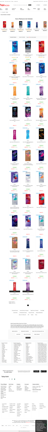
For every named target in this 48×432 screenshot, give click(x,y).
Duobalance (28, 354)
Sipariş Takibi (2, 1)
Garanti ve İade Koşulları (3, 391)
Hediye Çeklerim (19, 388)
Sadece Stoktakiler (22, 37)
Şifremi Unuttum (11, 391)
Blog (9, 387)
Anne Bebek (34, 405)
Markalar (10, 386)
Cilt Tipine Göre (34, 408)
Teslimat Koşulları (3, 387)
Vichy (3, 357)
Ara (29, 4)
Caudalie (3, 355)
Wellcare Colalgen (29, 362)
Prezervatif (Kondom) (25, 331)
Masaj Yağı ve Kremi (27, 334)
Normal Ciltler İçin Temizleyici (24, 310)
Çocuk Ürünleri (42, 405)
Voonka (3, 353)
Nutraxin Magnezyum (29, 357)
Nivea (36, 314)
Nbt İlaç (3, 350)
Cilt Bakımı (41, 408)
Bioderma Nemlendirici (39, 312)
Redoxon (27, 351)
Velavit (3, 354)
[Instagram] (12, 379)
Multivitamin (16, 348)
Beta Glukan (16, 362)
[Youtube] (15, 379)
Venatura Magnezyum (29, 360)
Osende (27, 349)
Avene (3, 359)
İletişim (12, 1)
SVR (28, 314)
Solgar (3, 348)
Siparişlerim (18, 387)
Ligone (27, 345)
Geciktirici (18, 334)
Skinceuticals (4, 361)
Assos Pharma (4, 360)
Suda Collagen (4, 362)
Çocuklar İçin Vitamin (17, 350)
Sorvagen (3, 347)
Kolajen (15, 356)
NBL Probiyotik (28, 361)
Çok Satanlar (34, 409)
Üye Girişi (10, 389)
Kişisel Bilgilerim (19, 389)
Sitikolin (15, 361)
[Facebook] (9, 379)
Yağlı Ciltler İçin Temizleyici (34, 310)
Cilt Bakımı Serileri (12, 405)
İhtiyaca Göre (34, 406)
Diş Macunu (16, 354)
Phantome (27, 353)
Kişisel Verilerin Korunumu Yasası (3, 389)
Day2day (3, 356)
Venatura (3, 345)
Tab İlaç (3, 346)
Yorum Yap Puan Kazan (3, 398)
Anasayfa (3, 12)
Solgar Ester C (28, 359)
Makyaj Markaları (12, 412)
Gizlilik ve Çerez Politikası (3, 393)
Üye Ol (10, 388)
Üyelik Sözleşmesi (3, 386)
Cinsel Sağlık (42, 310)
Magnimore (28, 346)
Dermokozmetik (14, 331)
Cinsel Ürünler (15, 312)
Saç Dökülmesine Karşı (17, 360)
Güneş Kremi (16, 346)
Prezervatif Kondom (15, 310)
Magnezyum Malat (17, 345)
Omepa (27, 348)
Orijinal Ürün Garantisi (26, 389)
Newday (27, 347)
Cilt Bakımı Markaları (43, 406)
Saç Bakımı (26, 409)
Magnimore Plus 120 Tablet (42, 357)
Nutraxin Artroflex (31, 312)
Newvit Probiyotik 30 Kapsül (42, 348)
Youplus (27, 350)
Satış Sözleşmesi (3, 394)
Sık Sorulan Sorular (8, 1)
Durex (4, 28)
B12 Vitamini (16, 349)
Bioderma (3, 351)
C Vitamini (15, 351)
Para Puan (2, 396)
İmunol (27, 352)
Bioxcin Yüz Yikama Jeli (22, 314)
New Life (3, 352)
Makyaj (34, 8)
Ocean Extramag (29, 356)
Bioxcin (3, 358)
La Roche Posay (4, 349)
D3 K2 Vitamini (16, 347)
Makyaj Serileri (4, 409)
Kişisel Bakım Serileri (5, 406)
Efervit (27, 355)
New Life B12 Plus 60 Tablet (42, 350)
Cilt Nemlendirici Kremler (23, 312)
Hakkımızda (16, 1)
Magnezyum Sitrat (17, 353)
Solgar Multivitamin (29, 358)
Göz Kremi (16, 359)
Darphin (32, 314)
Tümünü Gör (28, 337)
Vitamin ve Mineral (27, 410)
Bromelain (15, 352)
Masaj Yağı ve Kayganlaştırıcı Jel (38, 331)
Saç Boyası (16, 357)
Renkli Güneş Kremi (17, 358)
